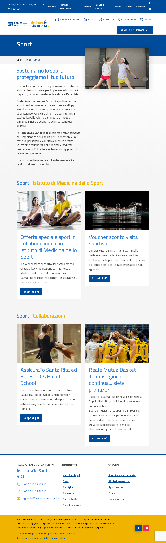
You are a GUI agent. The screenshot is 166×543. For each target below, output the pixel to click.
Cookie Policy (40, 533)
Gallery (128, 6)
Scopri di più (31, 291)
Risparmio (129, 19)
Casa (91, 19)
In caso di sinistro (99, 6)
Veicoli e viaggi (71, 475)
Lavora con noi (116, 499)
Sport (149, 19)
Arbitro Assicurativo (55, 538)
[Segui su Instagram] (149, 9)
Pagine (35, 59)
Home (27, 59)
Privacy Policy (24, 533)
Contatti (140, 6)
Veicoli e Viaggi (69, 19)
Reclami (53, 533)
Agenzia (52, 6)
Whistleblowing (68, 533)
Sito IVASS (92, 523)
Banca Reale (70, 499)
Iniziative (86, 6)
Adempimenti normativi (29, 538)
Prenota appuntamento (135, 30)
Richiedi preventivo (65, 6)
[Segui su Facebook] (149, 3)
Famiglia (108, 19)
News (118, 6)
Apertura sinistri (117, 487)
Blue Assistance (72, 505)
